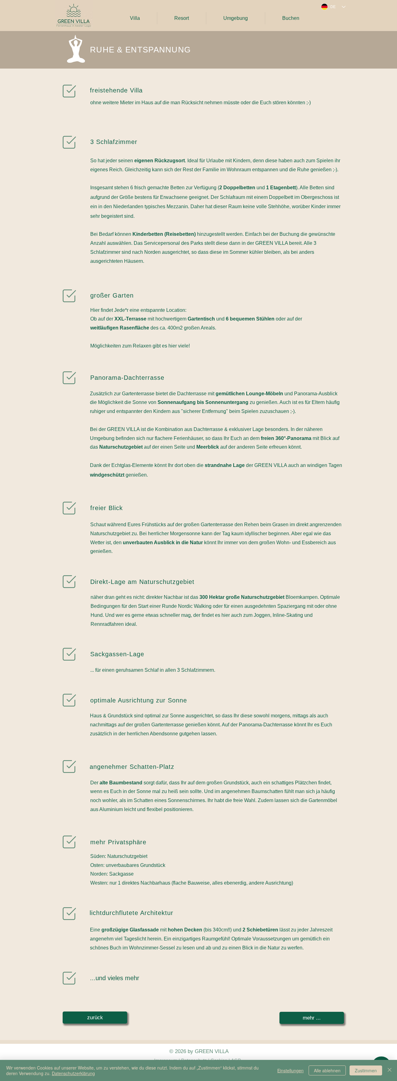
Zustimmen (366, 1070)
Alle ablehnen (327, 1070)
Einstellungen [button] (290, 1070)
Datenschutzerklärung (73, 1073)
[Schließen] (389, 1070)
